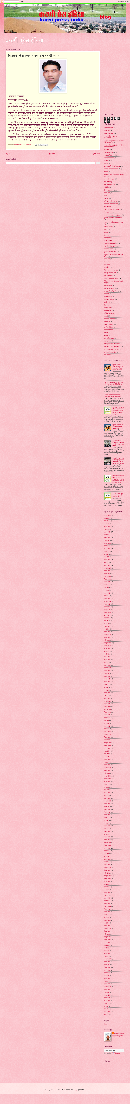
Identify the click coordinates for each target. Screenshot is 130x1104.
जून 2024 (106, 587)
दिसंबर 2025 (107, 537)
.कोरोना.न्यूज (107, 130)
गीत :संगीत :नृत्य (108, 212)
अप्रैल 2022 (107, 659)
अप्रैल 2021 (107, 693)
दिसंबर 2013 (107, 931)
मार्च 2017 (106, 829)
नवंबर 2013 (107, 934)
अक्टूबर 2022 (107, 643)
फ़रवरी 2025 (107, 565)
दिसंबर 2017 (107, 804)
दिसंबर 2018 (107, 770)
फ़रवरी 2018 (107, 798)
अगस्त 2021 (107, 682)
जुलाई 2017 (107, 817)
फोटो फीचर (107, 264)
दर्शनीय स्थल (107, 238)
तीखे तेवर (106, 235)
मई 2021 (106, 690)
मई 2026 (106, 524)
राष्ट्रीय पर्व (107, 302)
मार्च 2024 (106, 596)
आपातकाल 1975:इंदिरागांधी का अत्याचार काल (114, 175)
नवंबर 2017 (107, 806)
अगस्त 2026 (107, 515)
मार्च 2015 (106, 895)
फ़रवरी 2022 (107, 665)
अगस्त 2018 (107, 781)
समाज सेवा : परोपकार (109, 319)
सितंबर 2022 (107, 646)
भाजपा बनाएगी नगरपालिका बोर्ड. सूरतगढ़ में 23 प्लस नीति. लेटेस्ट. (113, 396)
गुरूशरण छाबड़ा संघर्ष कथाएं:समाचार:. (113, 218)
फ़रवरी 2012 (107, 984)
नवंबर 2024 (107, 573)
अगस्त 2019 (107, 748)
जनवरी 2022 (107, 668)
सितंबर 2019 (107, 745)
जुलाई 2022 (107, 651)
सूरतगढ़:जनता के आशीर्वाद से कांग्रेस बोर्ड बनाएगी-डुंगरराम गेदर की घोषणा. (118, 443)
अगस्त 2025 (107, 549)
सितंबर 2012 (107, 967)
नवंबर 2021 (107, 673)
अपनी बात (106, 161)
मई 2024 (106, 590)
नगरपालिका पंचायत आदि (110, 243)
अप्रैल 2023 (107, 626)
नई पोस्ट (8, 153)
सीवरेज (106, 335)
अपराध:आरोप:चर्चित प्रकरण (111, 169)
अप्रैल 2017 (107, 826)
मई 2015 (106, 890)
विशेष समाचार (107, 310)
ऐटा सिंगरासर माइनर (109, 190)
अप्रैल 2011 (107, 1012)
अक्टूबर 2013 (107, 937)
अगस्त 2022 (107, 648)
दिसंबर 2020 (107, 704)
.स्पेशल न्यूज (107, 149)
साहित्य (106, 333)
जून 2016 (106, 854)
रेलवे (105, 305)
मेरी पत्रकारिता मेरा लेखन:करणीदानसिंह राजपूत (114, 282)
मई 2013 (106, 951)
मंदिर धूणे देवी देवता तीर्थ (110, 273)
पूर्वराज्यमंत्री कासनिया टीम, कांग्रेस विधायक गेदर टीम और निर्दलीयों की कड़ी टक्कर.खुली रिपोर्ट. (118, 410)
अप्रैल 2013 (107, 953)
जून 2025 (106, 554)
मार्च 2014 (106, 923)
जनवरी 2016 (107, 867)
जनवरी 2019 (107, 768)
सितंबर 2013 (107, 940)
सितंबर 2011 (107, 998)
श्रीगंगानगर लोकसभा (109, 313)
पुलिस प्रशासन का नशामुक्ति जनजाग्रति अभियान (114, 255)
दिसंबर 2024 (107, 571)
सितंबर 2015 (107, 878)
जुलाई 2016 (107, 851)
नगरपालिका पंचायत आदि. (110, 246)
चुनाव (105, 229)
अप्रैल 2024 (107, 593)
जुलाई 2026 (107, 518)
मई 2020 (106, 723)
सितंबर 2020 (107, 712)
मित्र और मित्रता (108, 275)
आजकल (106, 172)
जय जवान (106, 232)
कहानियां (106, 198)
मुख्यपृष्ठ (52, 153)
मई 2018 (106, 790)
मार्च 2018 (106, 795)
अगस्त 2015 (107, 881)
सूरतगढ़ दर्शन (107, 341)
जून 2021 (106, 687)
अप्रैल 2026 (107, 526)
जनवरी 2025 (107, 568)
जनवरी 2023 (107, 635)
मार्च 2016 (106, 862)
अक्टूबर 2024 (107, 576)
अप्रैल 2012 (107, 978)
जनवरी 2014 (107, 928)
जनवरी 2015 (107, 901)
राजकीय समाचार (108, 285)
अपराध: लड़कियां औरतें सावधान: (112, 166)
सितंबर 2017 (107, 812)
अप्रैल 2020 (107, 726)
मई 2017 (106, 823)
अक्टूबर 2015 (107, 876)
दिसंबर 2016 (107, 837)
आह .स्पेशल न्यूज (108, 182)
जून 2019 (106, 754)
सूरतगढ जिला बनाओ (109, 338)
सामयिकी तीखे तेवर (108, 324)
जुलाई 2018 (107, 784)
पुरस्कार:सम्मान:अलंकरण (110, 252)
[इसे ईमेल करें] (39, 145)
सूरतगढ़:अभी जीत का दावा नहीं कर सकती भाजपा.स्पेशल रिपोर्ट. (118, 426)
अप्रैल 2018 (107, 793)
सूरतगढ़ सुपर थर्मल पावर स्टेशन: (112, 346)
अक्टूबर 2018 (107, 776)
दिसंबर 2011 (107, 989)
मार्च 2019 (106, 762)
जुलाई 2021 (107, 684)
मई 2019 (106, 757)
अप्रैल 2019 (107, 759)
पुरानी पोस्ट (96, 153)
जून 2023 (106, 621)
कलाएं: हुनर (107, 193)
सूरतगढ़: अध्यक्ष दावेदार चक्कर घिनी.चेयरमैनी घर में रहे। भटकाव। (118, 495)
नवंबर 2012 (107, 964)
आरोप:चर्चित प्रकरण (109, 179)
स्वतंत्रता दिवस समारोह (110, 352)
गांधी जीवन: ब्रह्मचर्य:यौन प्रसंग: (112, 209)
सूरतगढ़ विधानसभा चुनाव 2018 (111, 349)
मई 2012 (106, 976)
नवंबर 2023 (107, 607)
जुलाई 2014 (107, 915)
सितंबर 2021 (107, 679)
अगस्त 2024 (107, 582)
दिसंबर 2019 (107, 737)
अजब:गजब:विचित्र (109, 158)
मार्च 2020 (106, 729)
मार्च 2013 (106, 956)
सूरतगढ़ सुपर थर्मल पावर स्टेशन (112, 344)
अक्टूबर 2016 (107, 842)
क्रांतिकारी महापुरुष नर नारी (111, 204)
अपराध (106, 163)
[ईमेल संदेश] (35, 145)
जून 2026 (106, 521)
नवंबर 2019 (107, 740)
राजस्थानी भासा (108, 297)
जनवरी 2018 (107, 801)
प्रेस (105, 262)
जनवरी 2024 (107, 601)
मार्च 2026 (106, 529)
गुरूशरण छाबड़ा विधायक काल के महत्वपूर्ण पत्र (114, 223)
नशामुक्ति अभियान (108, 249)
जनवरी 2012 (107, 987)
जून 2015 (106, 887)
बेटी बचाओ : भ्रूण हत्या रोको (111, 270)
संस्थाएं (106, 316)
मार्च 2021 (106, 695)
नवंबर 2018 (107, 773)
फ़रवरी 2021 (107, 698)
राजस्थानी (106, 294)
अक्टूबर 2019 (107, 743)
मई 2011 (106, 1009)
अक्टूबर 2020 (107, 709)
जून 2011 (106, 1006)
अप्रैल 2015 (107, 892)
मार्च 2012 (106, 981)
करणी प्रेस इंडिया (24, 40)
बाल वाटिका (107, 267)
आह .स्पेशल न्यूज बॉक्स (109, 184)
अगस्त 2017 (107, 815)
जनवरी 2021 (107, 701)
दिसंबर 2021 (107, 671)
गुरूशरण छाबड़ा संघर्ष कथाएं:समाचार (113, 215)
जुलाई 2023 (107, 618)
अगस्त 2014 (107, 912)
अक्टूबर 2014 (107, 906)
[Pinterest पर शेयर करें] (47, 145)
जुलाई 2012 (107, 973)
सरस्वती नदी (107, 322)
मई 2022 (106, 657)
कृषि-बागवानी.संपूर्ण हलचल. (110, 201)
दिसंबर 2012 (107, 962)
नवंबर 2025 (107, 540)
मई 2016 (106, 856)
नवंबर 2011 (107, 992)
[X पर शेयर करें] (43, 145)
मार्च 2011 (106, 1014)
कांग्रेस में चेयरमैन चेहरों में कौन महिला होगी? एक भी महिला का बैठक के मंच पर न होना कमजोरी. (118, 460)
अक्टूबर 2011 (107, 995)
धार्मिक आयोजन (108, 240)
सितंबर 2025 (107, 546)
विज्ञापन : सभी (107, 308)
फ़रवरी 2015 (107, 898)
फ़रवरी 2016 (107, 865)
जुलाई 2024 (107, 585)
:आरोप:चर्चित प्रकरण (109, 155)
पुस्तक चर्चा (107, 259)
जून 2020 (106, 720)
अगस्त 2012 (107, 970)
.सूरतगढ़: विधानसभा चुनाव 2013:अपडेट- (110, 137)
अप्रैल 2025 (107, 560)
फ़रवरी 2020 (107, 732)
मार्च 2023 (106, 629)
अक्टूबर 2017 (107, 809)
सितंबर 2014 (107, 909)
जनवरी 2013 (107, 959)
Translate (117, 1053)
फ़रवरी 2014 (107, 926)
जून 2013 (106, 948)
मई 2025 (106, 557)
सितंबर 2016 (107, 845)
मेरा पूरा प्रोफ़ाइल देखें (117, 1036)
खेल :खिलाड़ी (107, 207)
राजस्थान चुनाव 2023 (109, 288)
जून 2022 (106, 654)
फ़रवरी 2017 (107, 831)
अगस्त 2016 (107, 848)
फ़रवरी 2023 (107, 632)
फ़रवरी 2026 (107, 532)
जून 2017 (106, 820)
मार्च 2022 (106, 662)
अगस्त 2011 (107, 1000)
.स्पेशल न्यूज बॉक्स (108, 152)
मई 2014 (106, 917)
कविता (105, 196)
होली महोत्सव (107, 355)
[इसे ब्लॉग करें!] (41, 145)
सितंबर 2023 (107, 612)
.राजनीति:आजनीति (108, 133)
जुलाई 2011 (107, 1003)
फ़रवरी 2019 (107, 765)
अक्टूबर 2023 (107, 610)
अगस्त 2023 (107, 615)
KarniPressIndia (119, 1033)
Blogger (75, 1090)
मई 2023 (106, 623)
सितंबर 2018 (107, 779)
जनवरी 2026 (107, 535)
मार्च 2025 (106, 562)
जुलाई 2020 (107, 718)
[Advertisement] (117, 78)
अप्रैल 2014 (107, 920)
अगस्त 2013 (107, 942)
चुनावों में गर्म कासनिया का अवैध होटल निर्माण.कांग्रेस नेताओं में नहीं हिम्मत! (114, 383)
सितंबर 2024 (107, 579)
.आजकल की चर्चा (108, 128)
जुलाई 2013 (107, 945)
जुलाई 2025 (107, 551)
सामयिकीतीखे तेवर (108, 330)
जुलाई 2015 (107, 884)
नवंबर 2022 (107, 640)
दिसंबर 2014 (107, 903)
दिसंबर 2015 (107, 870)
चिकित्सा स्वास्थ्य (108, 227)
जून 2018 (106, 787)
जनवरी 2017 (107, 834)
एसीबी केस (106, 187)
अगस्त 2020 (107, 715)
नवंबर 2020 (107, 707)
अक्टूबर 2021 (107, 676)
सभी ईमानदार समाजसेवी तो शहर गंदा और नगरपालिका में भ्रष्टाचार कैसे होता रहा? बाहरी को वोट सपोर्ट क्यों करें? (118, 479)
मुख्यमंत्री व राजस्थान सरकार (111, 278)
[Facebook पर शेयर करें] (45, 145)
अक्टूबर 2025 (107, 543)
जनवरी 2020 (107, 734)
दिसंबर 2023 (107, 604)
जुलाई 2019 (107, 751)
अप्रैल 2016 (107, 859)
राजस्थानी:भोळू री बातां (109, 299)
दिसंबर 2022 (107, 637)
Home (106, 1024)
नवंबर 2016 (107, 840)
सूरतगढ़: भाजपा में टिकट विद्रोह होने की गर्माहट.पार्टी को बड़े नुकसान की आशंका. (118, 367)
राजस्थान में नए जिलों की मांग (111, 291)
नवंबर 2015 (107, 873)
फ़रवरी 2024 (107, 598)
